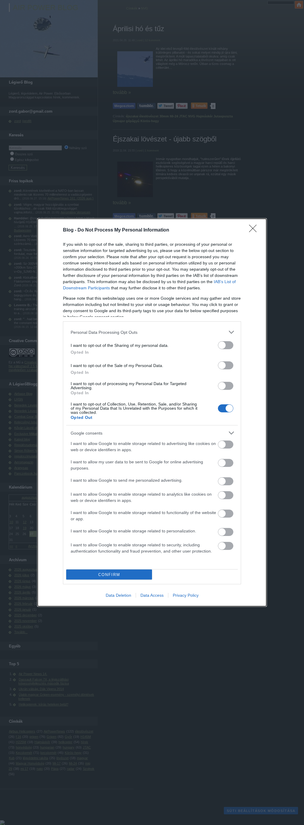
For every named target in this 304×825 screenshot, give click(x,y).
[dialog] (152, 412)
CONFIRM (109, 574)
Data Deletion (118, 595)
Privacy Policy (186, 595)
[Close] (254, 230)
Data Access (152, 595)
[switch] (225, 345)
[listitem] (152, 332)
